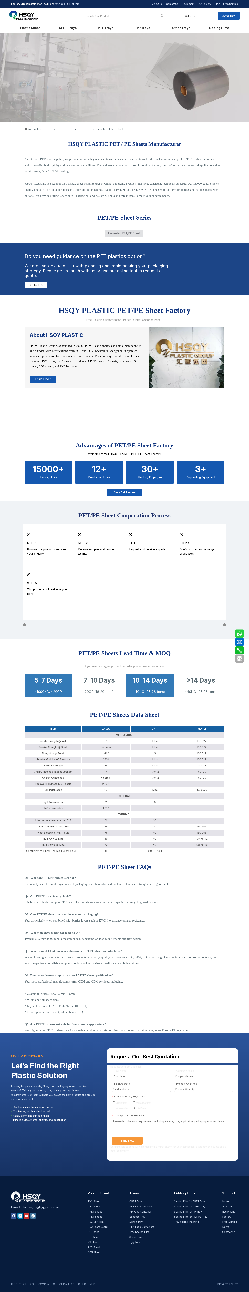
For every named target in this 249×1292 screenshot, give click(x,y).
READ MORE (43, 379)
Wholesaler (121, 1108)
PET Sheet (94, 1206)
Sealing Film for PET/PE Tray (190, 1216)
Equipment (188, 4)
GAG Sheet (94, 1252)
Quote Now (228, 15)
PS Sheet (93, 1242)
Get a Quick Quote (125, 492)
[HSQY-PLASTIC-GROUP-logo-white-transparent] (28, 1196)
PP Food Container (140, 1211)
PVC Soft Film (96, 1221)
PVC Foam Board (98, 1226)
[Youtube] (26, 1216)
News (225, 1226)
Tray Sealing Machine (186, 1221)
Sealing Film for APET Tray (189, 1201)
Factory (226, 1216)
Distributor (121, 1102)
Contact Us (172, 4)
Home (225, 1201)
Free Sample (230, 4)
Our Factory (204, 4)
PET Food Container (141, 1206)
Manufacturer (143, 1102)
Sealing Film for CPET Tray (189, 1206)
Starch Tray (136, 1221)
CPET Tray (135, 1201)
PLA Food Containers (141, 1226)
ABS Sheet (94, 1247)
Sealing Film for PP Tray (188, 1211)
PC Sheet (93, 1232)
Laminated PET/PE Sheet (124, 233)
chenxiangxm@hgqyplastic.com (40, 1207)
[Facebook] (13, 1216)
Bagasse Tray (137, 1216)
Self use (142, 1108)
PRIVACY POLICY (227, 1284)
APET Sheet (95, 1216)
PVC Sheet (94, 1201)
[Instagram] (33, 1216)
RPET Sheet (95, 1211)
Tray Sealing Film (139, 1232)
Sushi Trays (136, 1237)
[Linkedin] (20, 1216)
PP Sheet (93, 1237)
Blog (217, 4)
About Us (157, 4)
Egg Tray (134, 1242)
